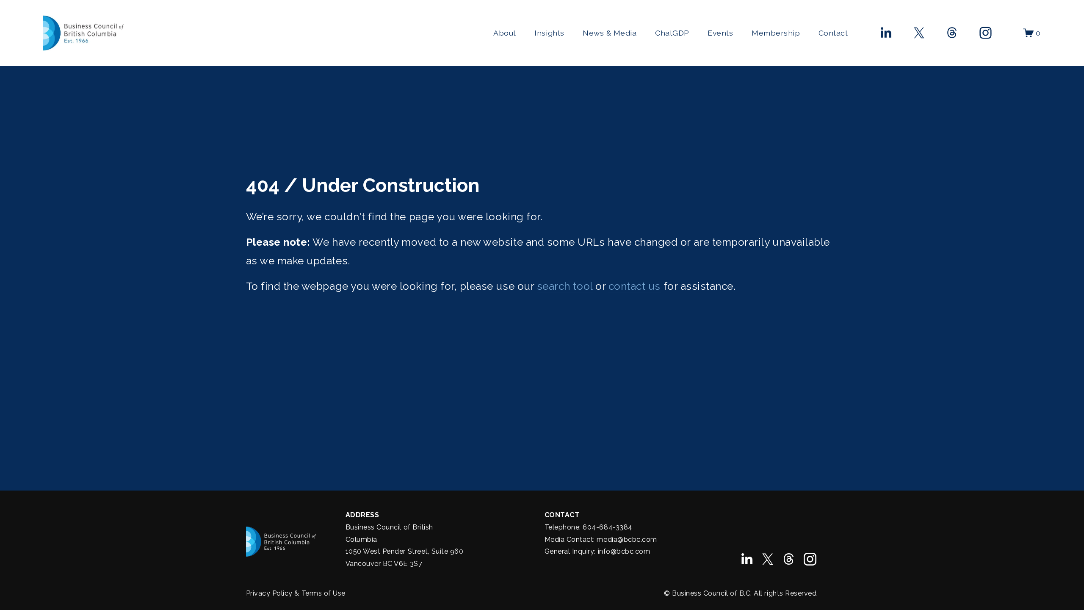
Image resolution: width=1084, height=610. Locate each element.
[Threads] (952, 32)
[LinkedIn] (885, 32)
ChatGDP (672, 32)
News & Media (609, 32)
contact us (634, 286)
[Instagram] (985, 32)
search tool (565, 286)
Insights (549, 32)
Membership (776, 32)
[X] (919, 32)
